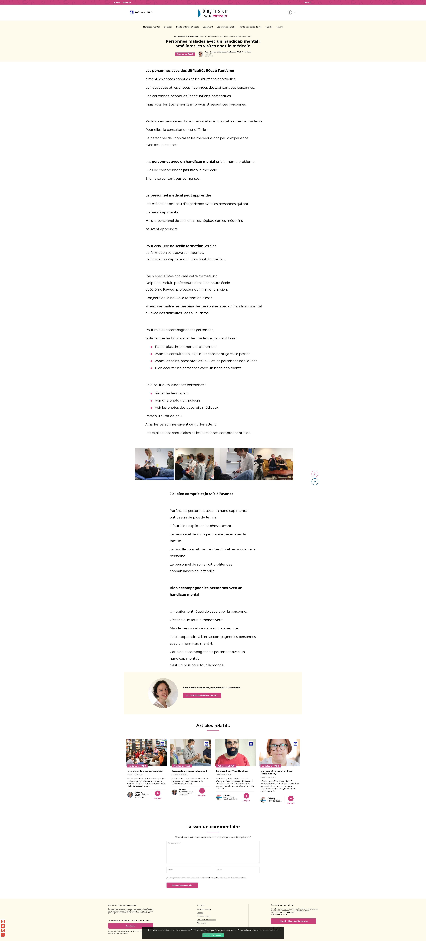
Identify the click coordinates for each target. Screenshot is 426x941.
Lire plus (157, 798)
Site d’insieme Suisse (279, 914)
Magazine (127, 2)
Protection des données (206, 920)
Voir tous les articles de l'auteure (203, 695)
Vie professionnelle (226, 27)
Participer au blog (204, 909)
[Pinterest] (3, 930)
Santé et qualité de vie (250, 27)
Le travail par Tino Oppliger (232, 771)
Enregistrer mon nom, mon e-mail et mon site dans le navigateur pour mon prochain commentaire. (207, 878)
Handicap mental (151, 27)
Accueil (177, 36)
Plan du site (201, 923)
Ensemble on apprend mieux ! (189, 771)
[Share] (3, 935)
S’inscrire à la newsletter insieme (294, 921)
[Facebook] (3, 921)
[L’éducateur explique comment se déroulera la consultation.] (273, 464)
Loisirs (279, 27)
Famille (268, 27)
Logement (208, 27)
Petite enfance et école (187, 27)
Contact (200, 913)
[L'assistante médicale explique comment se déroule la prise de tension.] (194, 464)
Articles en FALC (192, 36)
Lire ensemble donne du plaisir (145, 771)
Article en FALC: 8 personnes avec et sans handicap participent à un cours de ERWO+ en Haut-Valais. (190, 781)
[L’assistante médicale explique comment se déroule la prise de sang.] (154, 464)
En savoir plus (216, 932)
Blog (183, 36)
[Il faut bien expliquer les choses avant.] (234, 464)
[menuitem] (118, 2)
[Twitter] (3, 926)
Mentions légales (203, 916)
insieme (117, 2)
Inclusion (168, 27)
